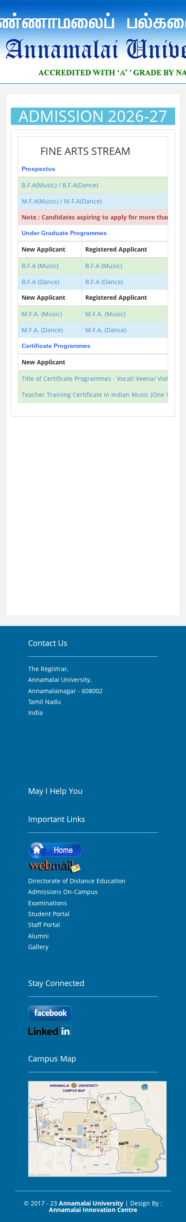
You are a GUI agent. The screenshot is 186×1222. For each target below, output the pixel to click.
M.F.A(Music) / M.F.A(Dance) (62, 201)
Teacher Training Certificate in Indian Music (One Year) (101, 394)
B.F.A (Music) (40, 266)
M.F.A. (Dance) (42, 330)
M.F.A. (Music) (42, 314)
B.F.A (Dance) (40, 282)
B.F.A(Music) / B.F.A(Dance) (60, 185)
